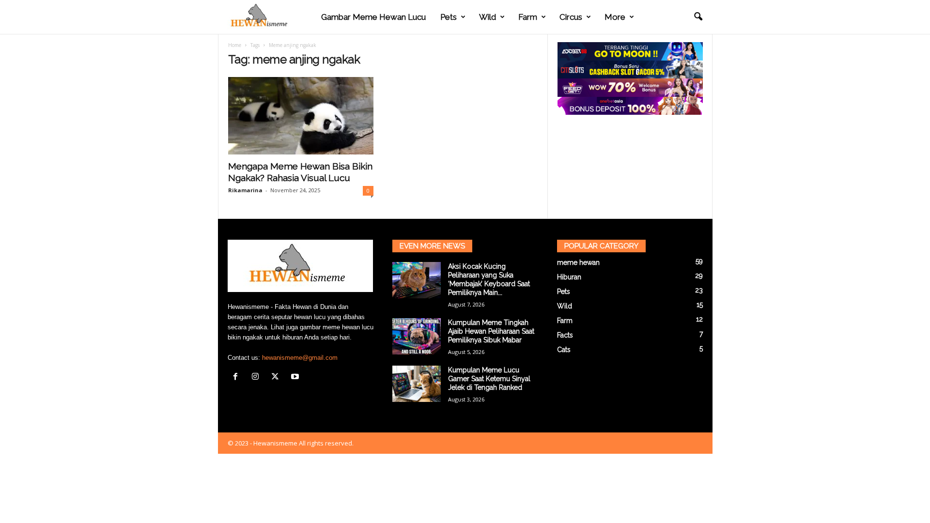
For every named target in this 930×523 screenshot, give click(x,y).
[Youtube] (296, 377)
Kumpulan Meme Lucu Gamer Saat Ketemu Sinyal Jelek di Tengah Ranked (489, 378)
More (614, 17)
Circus (570, 17)
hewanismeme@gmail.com (300, 357)
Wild (487, 17)
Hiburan (569, 277)
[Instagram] (257, 377)
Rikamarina (245, 190)
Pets (448, 17)
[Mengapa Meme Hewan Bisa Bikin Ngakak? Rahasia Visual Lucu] (300, 115)
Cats (564, 350)
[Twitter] (277, 377)
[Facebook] (238, 377)
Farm (527, 17)
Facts (565, 335)
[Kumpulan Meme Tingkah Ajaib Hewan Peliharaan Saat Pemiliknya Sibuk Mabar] (416, 336)
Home (234, 45)
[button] (698, 17)
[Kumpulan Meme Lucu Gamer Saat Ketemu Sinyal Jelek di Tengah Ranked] (416, 384)
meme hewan (578, 262)
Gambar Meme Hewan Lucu (373, 17)
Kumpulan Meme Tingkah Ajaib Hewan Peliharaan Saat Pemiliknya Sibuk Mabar (491, 331)
